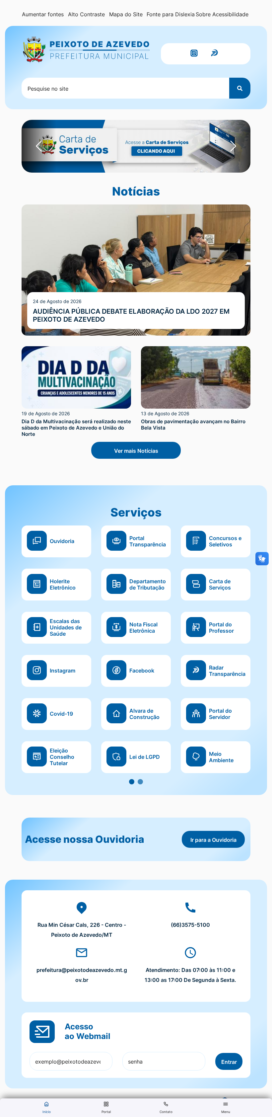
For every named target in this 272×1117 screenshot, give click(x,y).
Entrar (229, 1062)
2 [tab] (140, 781)
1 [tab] (131, 781)
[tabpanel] (136, 654)
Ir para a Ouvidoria (213, 840)
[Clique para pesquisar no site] (239, 88)
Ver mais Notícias (136, 450)
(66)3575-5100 (190, 924)
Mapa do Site (126, 14)
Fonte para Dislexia (171, 14)
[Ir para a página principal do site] (86, 50)
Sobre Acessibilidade (222, 14)
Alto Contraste (86, 14)
